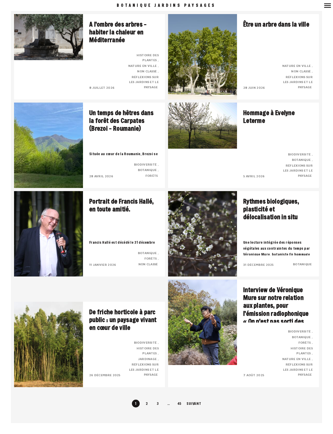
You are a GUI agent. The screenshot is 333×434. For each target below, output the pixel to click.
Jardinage (148, 359)
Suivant (194, 403)
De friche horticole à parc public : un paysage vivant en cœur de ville (123, 320)
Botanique (148, 170)
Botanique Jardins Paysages (166, 5)
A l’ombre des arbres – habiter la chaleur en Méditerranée (118, 32)
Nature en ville (143, 66)
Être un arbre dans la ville (276, 24)
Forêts (152, 176)
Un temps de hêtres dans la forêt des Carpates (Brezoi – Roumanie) (121, 121)
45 (179, 403)
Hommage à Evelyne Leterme (269, 117)
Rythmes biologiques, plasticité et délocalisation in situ (271, 209)
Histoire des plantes (148, 57)
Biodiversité (146, 164)
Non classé (147, 71)
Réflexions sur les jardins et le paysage (144, 82)
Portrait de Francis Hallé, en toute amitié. (121, 205)
